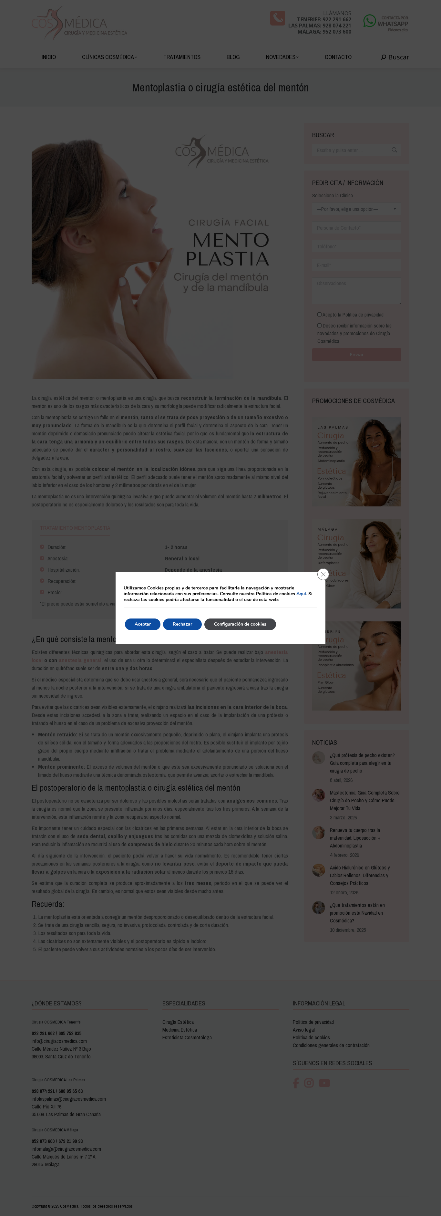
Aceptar (143, 624)
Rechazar (182, 624)
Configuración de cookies (240, 624)
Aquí (301, 594)
